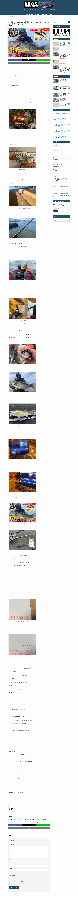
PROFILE (56, 147)
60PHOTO (56, 150)
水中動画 (56, 159)
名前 (10, 859)
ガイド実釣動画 (57, 162)
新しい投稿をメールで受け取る (17, 883)
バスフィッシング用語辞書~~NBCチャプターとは (61, 196)
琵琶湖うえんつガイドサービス (30, 819)
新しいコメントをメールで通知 (17, 881)
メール (11, 864)
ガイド (14, 818)
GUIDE (10, 25)
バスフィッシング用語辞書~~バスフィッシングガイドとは (62, 183)
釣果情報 (44, 819)
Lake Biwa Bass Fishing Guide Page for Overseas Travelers (61, 175)
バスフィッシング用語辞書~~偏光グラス (62, 187)
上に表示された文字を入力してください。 (17, 875)
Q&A (55, 152)
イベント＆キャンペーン (59, 172)
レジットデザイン (43, 818)
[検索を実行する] (69, 22)
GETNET (10, 818)
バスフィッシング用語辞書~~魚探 (61, 193)
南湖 (15, 819)
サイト (10, 868)
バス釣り (34, 818)
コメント (11, 844)
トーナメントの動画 (58, 164)
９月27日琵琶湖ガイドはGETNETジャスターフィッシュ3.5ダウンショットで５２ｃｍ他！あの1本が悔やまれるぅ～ (62, 124)
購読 (55, 210)
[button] (15, 60)
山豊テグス (19, 819)
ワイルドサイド (10, 819)
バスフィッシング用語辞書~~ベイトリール (62, 190)
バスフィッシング (28, 818)
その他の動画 (57, 166)
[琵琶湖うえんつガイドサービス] (39, 4)
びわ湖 (38, 818)
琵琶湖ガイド (39, 819)
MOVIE (55, 157)
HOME (55, 145)
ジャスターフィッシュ (20, 818)
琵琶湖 (23, 819)
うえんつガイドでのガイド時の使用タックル (61, 169)
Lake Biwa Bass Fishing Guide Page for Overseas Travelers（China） (61, 179)
